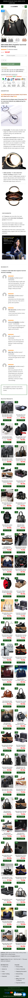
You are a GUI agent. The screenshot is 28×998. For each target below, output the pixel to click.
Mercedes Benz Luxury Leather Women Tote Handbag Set (21, 460)
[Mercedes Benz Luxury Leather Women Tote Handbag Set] (21, 451)
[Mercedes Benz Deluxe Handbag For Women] (21, 936)
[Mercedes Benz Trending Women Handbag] (7, 804)
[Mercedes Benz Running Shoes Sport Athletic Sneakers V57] (21, 539)
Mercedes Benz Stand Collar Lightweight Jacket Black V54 (21, 438)
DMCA (17, 976)
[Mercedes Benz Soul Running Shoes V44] (21, 781)
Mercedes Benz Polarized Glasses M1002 (21, 922)
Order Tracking (5, 974)
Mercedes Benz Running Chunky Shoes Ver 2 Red (20, 658)
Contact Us (5, 966)
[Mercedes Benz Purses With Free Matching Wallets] (7, 561)
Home (2, 42)
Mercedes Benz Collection (11, 42)
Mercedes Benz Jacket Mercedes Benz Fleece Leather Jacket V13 (7, 790)
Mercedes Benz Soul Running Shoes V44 (20, 790)
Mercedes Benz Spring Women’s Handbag (7, 768)
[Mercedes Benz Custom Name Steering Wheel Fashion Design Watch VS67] (21, 561)
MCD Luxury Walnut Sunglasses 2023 (20, 591)
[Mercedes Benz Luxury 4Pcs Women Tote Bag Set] (7, 870)
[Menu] (2, 6)
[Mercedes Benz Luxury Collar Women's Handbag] (21, 495)
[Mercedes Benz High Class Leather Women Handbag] (7, 693)
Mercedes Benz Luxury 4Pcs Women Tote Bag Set (7, 878)
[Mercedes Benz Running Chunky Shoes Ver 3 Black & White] (7, 473)
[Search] (23, 6)
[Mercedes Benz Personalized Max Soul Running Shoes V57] (7, 826)
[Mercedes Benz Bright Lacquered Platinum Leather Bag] (7, 914)
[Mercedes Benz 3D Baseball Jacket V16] (21, 759)
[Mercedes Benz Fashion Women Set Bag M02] (7, 671)
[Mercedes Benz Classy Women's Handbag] (21, 693)
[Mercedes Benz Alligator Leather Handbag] (21, 517)
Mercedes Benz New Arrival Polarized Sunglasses (20, 416)
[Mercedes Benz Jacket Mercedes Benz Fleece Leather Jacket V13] (7, 781)
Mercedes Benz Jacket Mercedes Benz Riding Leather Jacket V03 (7, 416)
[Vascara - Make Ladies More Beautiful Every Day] (14, 6)
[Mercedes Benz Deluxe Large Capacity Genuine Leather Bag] (7, 495)
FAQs (3, 971)
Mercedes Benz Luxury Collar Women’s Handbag (21, 504)
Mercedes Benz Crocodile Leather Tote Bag (20, 680)
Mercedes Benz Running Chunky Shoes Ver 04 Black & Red (7, 746)
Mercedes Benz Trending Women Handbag (7, 812)
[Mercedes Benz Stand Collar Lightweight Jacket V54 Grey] (7, 649)
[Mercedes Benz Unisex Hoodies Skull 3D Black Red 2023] (7, 583)
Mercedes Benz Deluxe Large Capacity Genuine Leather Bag (7, 504)
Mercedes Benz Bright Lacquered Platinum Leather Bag (7, 922)
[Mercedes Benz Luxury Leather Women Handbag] (7, 848)
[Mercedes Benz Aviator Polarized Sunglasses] (21, 848)
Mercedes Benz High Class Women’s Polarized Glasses (20, 482)
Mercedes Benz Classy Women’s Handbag (21, 702)
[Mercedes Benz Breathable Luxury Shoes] (21, 826)
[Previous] (3, 22)
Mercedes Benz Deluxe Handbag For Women (21, 944)
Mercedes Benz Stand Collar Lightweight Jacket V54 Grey (7, 658)
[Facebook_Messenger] (24, 994)
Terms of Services (20, 969)
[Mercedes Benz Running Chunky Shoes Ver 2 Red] (21, 649)
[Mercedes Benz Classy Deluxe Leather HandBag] (7, 605)
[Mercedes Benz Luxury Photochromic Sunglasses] (7, 892)
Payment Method (20, 982)
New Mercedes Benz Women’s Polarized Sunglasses (20, 746)
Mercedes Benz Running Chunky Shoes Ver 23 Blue (20, 878)
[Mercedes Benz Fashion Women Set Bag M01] (7, 627)
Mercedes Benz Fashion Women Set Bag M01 (7, 636)
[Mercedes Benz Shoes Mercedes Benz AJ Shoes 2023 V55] (7, 936)
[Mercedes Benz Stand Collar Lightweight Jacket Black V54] (21, 429)
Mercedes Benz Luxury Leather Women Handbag (7, 856)
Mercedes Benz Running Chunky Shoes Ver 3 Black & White (7, 482)
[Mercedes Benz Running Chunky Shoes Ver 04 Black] (21, 627)
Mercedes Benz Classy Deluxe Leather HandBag (7, 614)
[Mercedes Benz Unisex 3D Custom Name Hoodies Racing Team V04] (7, 517)
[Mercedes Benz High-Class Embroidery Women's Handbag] (21, 892)
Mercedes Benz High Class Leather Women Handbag (7, 702)
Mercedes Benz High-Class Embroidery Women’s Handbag (21, 900)
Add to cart (10, 64)
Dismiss (17, 3)
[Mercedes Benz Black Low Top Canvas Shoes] (7, 429)
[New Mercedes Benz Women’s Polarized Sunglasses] (21, 737)
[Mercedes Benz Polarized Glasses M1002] (21, 914)
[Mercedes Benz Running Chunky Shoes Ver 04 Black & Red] (7, 737)
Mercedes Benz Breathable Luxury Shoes (21, 834)
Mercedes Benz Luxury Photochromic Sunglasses (7, 900)
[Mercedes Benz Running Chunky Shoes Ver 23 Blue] (21, 870)
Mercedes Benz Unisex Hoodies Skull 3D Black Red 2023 (7, 592)
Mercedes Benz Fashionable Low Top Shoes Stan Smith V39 (7, 548)
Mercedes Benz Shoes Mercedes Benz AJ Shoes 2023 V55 (7, 945)
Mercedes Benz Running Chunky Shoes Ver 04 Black (20, 636)
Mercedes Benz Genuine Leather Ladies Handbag (20, 724)
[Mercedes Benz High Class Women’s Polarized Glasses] (21, 473)
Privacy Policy (19, 966)
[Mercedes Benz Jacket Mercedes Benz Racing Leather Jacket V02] (7, 451)
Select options (7, 420)
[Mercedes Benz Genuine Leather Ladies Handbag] (21, 715)
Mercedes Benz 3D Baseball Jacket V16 (20, 768)
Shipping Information (21, 971)
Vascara (7, 216)
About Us (4, 969)
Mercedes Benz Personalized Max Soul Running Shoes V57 (7, 834)
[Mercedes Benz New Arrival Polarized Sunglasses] (21, 407)
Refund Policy (19, 974)
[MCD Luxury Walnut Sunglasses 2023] (21, 583)
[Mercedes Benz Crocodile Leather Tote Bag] (21, 671)
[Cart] (26, 6)
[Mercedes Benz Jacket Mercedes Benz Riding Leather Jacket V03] (7, 407)
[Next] (25, 22)
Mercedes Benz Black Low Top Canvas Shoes (7, 437)
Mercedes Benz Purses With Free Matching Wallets (7, 570)
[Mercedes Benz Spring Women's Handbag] (7, 759)
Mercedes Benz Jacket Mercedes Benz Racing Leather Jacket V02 (7, 460)
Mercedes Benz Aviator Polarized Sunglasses (21, 856)
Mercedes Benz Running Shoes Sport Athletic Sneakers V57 (20, 548)
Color (2, 55)
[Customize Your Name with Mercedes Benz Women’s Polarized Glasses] (21, 605)
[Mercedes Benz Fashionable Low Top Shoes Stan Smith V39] (7, 539)
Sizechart (4, 976)
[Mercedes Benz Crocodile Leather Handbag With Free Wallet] (7, 715)
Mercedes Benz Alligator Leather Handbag (21, 526)
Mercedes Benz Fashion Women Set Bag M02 (7, 680)
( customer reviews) (12, 49)
